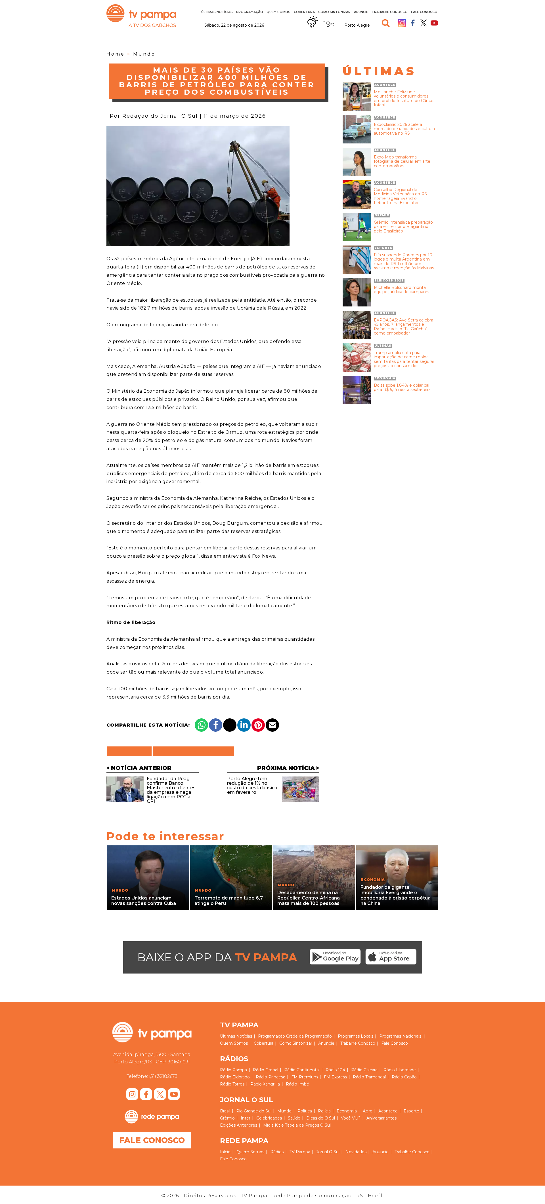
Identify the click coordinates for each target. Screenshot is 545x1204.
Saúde (294, 1118)
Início (225, 1151)
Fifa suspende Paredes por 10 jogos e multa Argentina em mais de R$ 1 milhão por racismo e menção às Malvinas (404, 261)
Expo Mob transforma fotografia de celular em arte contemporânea (402, 161)
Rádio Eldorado (235, 1077)
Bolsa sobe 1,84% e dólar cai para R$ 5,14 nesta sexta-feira (402, 387)
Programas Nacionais (400, 1036)
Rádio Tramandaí (369, 1077)
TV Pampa (141, 15)
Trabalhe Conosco (390, 12)
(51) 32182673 (163, 1076)
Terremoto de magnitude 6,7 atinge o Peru (228, 900)
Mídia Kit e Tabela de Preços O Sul (297, 1125)
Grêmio (227, 1118)
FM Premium (304, 1077)
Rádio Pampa (233, 1069)
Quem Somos (278, 12)
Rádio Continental (302, 1069)
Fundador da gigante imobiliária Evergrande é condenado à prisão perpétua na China (395, 895)
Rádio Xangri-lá (265, 1084)
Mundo (144, 54)
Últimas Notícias (217, 12)
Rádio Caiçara (364, 1069)
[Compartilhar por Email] (272, 725)
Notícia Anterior (141, 768)
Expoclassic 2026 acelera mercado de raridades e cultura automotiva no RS (404, 129)
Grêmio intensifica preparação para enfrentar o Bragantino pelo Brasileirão (403, 226)
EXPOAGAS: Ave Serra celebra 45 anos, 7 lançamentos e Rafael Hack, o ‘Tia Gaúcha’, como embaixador (403, 327)
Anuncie (361, 12)
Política (304, 1111)
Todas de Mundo (193, 751)
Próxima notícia (286, 768)
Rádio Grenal (265, 1069)
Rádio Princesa (270, 1077)
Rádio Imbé (297, 1084)
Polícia (324, 1111)
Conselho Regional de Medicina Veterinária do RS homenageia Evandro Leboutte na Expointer (400, 196)
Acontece (388, 1111)
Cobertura (304, 12)
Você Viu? (350, 1118)
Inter (245, 1118)
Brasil (225, 1111)
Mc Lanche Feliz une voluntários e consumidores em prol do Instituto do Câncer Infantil (404, 98)
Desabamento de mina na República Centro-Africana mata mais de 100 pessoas (308, 898)
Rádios (277, 1151)
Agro (367, 1111)
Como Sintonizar (334, 12)
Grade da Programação (309, 1036)
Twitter (423, 23)
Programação (271, 1036)
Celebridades (269, 1118)
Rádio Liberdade (399, 1069)
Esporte (411, 1111)
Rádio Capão (404, 1077)
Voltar (131, 751)
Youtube (434, 23)
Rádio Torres (232, 1084)
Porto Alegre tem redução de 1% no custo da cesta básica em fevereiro (252, 785)
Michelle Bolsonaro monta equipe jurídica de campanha (402, 289)
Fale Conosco (424, 12)
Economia (347, 1111)
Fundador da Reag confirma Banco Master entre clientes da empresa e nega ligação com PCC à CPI (171, 790)
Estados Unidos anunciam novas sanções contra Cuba (143, 900)
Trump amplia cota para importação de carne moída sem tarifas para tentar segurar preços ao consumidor (404, 359)
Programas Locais (355, 1036)
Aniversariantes (381, 1118)
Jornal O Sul (327, 1151)
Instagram (402, 23)
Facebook (412, 23)
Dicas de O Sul (320, 1118)
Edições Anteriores (238, 1125)
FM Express (335, 1077)
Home (115, 54)
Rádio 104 (335, 1069)
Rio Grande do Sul (253, 1111)
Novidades (355, 1151)
